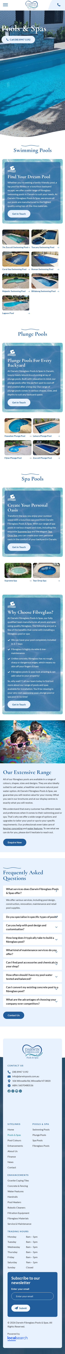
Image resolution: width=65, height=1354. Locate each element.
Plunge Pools (39, 1135)
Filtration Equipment (18, 1213)
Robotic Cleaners (16, 1207)
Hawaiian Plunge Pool (15, 436)
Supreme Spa (24, 531)
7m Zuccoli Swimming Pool (15, 247)
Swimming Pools (41, 1129)
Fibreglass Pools (40, 1146)
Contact (12, 1167)
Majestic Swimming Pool (14, 291)
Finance (12, 1156)
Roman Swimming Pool (42, 269)
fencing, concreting (13, 828)
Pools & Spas (14, 1135)
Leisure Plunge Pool (42, 436)
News (10, 1162)
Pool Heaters (14, 1202)
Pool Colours (14, 1140)
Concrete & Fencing (18, 1186)
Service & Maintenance (19, 1224)
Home (11, 1129)
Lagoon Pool (8, 313)
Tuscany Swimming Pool (42, 247)
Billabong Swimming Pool (43, 291)
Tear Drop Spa (39, 580)
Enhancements (15, 1146)
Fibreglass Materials (18, 1218)
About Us (13, 1151)
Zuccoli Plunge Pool (42, 458)
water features (34, 828)
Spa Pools (37, 1140)
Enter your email (20, 1288)
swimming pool (31, 692)
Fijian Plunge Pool (13, 458)
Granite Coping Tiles (18, 1180)
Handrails (13, 1197)
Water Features (16, 1191)
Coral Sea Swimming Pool (14, 269)
